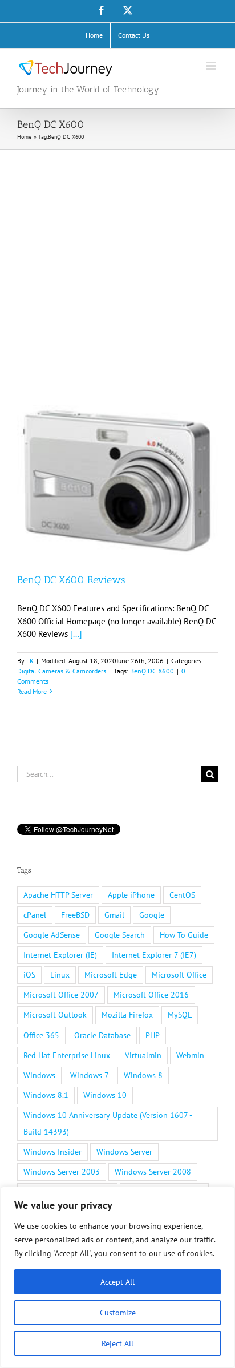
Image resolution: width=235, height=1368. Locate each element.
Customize (118, 1313)
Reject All (117, 1343)
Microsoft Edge (110, 975)
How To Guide (184, 935)
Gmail (114, 915)
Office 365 (41, 1035)
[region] (117, 1277)
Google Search (120, 935)
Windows (39, 1075)
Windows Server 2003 (61, 1172)
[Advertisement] (117, 272)
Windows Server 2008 (153, 1172)
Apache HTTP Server (58, 895)
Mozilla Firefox (127, 1015)
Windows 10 (105, 1095)
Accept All (117, 1282)
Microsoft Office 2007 (61, 995)
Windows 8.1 (45, 1095)
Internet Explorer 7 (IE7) (154, 955)
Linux (60, 975)
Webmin (190, 1055)
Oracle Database (102, 1035)
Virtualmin (143, 1055)
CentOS (182, 895)
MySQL (180, 1015)
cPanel (34, 915)
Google (151, 915)
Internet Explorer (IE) (60, 955)
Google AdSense (51, 935)
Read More (32, 691)
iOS (29, 975)
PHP (152, 1035)
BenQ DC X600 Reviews (71, 580)
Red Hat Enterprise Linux (66, 1055)
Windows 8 (143, 1075)
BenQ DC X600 (152, 671)
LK (30, 660)
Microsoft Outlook (55, 1015)
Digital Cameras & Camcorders (61, 671)
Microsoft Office (179, 975)
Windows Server (124, 1152)
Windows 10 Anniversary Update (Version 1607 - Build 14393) (107, 1123)
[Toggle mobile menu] (212, 66)
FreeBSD (75, 915)
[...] (76, 633)
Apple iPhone (131, 895)
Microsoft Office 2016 (151, 995)
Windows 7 (89, 1075)
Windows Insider (52, 1152)
